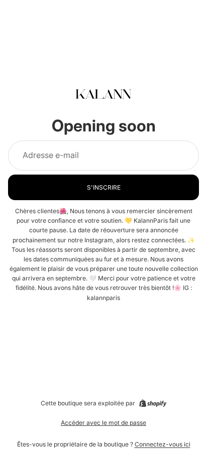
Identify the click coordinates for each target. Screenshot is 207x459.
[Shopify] (152, 403)
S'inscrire (104, 187)
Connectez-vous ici (162, 444)
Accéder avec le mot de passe (103, 422)
